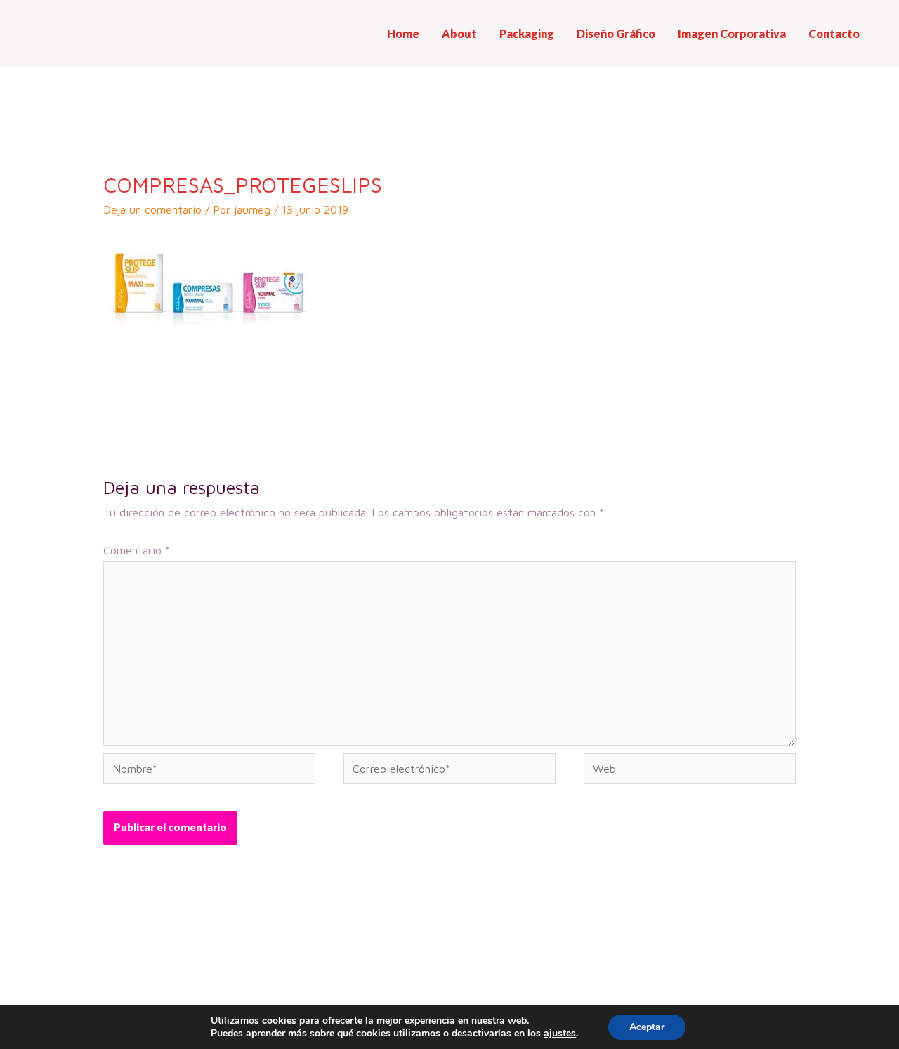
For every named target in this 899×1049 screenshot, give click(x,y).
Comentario (136, 550)
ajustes (560, 1033)
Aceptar (646, 1027)
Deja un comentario (152, 209)
